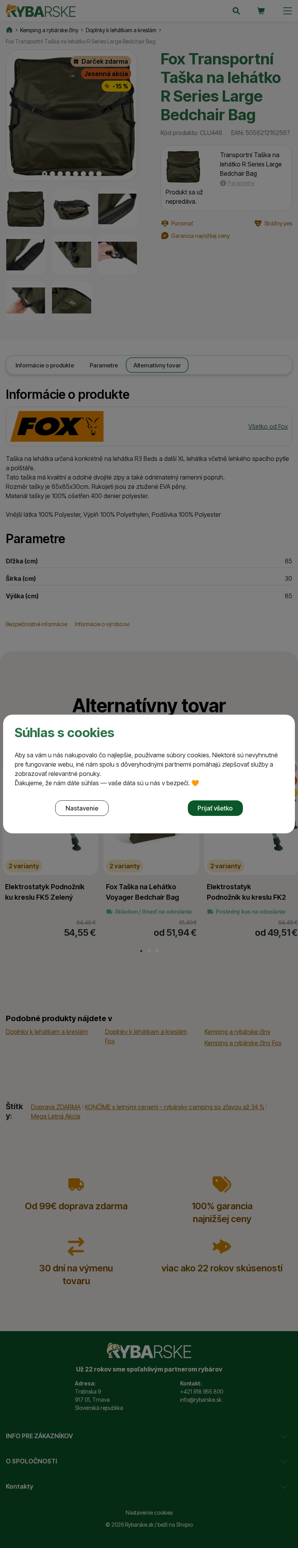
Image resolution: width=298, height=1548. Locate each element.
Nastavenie (82, 808)
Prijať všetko (215, 808)
